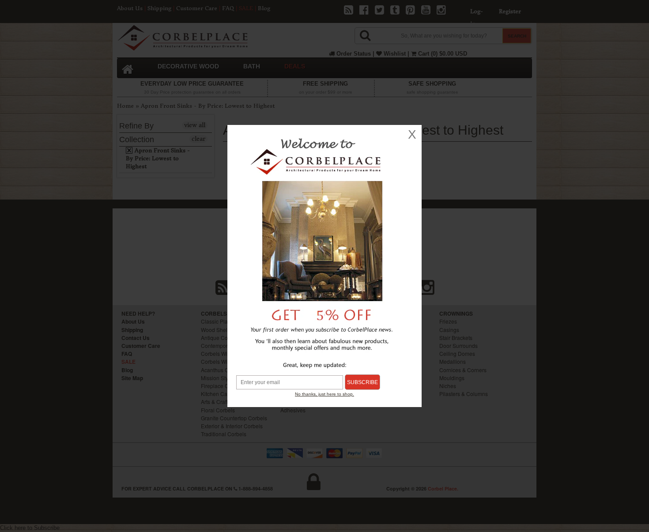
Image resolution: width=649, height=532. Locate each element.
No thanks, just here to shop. (324, 394)
